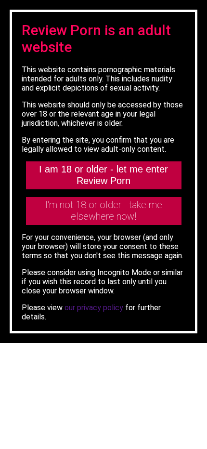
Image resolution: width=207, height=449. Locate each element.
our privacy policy (94, 307)
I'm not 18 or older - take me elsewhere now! (103, 210)
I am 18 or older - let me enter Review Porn (103, 175)
